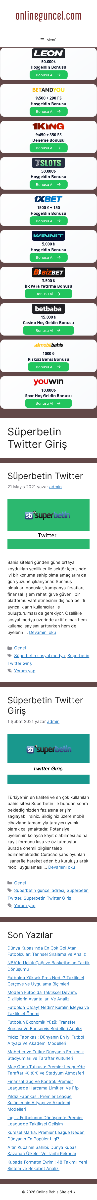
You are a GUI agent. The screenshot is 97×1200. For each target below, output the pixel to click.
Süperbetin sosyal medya (39, 655)
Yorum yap (24, 670)
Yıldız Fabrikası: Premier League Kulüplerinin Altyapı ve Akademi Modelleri (39, 1103)
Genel (20, 647)
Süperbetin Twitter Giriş (47, 898)
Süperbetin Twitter (45, 476)
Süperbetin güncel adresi (39, 890)
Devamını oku (42, 632)
